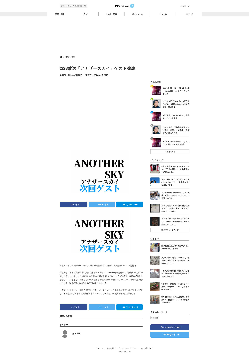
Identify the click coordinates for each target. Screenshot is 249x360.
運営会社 (110, 348)
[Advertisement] (124, 36)
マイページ (185, 6)
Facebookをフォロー (171, 327)
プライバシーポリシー (127, 348)
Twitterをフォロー (171, 334)
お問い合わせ (145, 348)
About (100, 348)
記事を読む (169, 90)
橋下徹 (155, 318)
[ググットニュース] (124, 6)
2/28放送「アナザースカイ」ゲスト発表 (97, 68)
